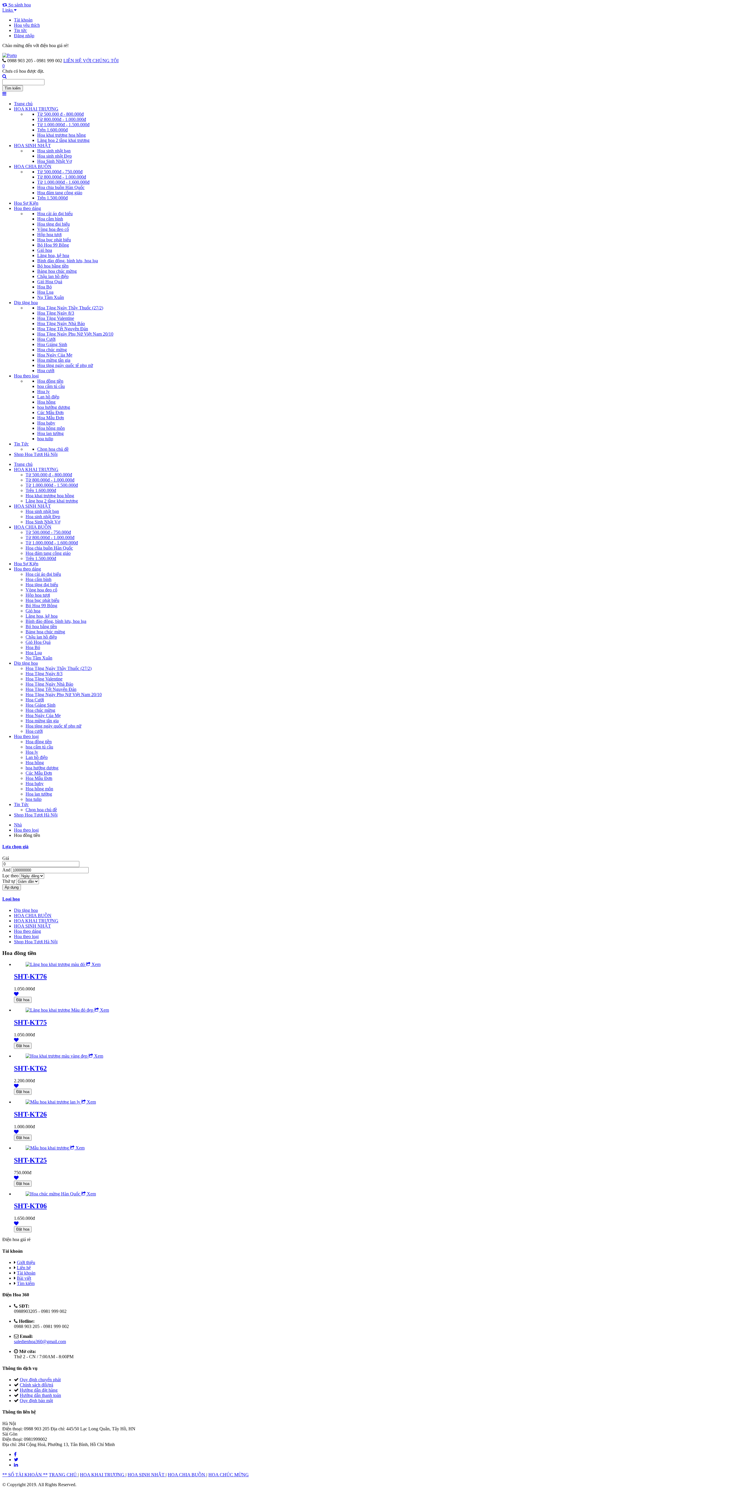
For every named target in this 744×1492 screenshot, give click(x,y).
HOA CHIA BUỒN (32, 166)
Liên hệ (24, 1267)
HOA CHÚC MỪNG (228, 1474)
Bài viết (24, 1278)
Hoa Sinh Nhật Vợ (54, 161)
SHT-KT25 (30, 1160)
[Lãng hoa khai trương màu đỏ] (56, 964)
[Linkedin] (16, 1464)
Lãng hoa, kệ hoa (53, 255)
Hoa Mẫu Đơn (50, 417)
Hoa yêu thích (27, 25)
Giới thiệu (26, 1262)
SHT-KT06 (30, 1206)
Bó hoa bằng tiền (53, 265)
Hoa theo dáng (27, 208)
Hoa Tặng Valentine (55, 318)
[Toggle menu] (4, 93)
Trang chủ (23, 103)
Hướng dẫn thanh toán (40, 1395)
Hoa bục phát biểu (54, 239)
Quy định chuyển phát (40, 1379)
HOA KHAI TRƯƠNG (36, 108)
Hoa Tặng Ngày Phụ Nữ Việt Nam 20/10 (75, 333)
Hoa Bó (44, 286)
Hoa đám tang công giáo (59, 192)
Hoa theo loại (26, 375)
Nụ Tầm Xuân (50, 297)
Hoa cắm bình (50, 218)
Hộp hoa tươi (49, 234)
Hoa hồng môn (51, 428)
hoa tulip (45, 438)
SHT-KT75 (30, 1022)
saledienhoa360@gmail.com (40, 1341)
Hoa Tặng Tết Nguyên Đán (62, 328)
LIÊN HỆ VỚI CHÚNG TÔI (91, 60)
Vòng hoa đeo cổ (53, 229)
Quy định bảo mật (36, 1400)
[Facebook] (15, 1454)
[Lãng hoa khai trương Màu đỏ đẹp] (60, 1010)
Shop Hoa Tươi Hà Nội (36, 454)
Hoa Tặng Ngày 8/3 (55, 313)
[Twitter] (16, 1459)
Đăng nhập (24, 35)
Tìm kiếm (26, 1283)
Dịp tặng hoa (26, 302)
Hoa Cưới (46, 339)
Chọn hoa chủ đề (53, 449)
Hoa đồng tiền (50, 381)
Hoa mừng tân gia (53, 360)
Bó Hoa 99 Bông (53, 245)
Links (8, 10)
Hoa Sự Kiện (26, 203)
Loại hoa (11, 898)
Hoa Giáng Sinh (52, 344)
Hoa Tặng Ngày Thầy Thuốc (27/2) (70, 307)
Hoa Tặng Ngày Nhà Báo (61, 323)
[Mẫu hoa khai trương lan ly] (53, 1101)
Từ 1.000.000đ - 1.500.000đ (63, 124)
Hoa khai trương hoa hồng (61, 135)
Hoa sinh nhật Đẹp (54, 156)
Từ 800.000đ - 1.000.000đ (61, 119)
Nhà (18, 824)
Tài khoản (23, 19)
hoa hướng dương (53, 407)
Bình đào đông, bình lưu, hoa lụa (67, 260)
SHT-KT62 (30, 1068)
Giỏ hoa (44, 250)
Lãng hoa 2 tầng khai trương (63, 140)
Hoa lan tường (50, 433)
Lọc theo (11, 875)
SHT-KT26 (30, 1114)
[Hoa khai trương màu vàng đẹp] (57, 1056)
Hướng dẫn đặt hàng (39, 1390)
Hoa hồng (46, 402)
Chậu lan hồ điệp (53, 276)
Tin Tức (21, 443)
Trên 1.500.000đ (52, 197)
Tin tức (20, 30)
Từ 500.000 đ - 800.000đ (60, 114)
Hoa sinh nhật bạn (54, 150)
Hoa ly (43, 391)
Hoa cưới (45, 370)
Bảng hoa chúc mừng (57, 271)
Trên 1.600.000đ (52, 129)
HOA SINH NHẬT (32, 145)
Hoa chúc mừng (52, 349)
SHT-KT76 (30, 976)
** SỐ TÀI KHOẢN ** (25, 1474)
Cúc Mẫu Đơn (50, 412)
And (7, 869)
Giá (5, 858)
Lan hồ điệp (48, 396)
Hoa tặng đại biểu (53, 224)
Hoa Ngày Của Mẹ (54, 354)
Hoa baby (46, 422)
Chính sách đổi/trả (36, 1384)
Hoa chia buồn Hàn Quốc (61, 187)
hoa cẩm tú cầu (51, 386)
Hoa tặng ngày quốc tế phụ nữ (65, 365)
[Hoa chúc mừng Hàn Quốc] (53, 1193)
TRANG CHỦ (63, 1474)
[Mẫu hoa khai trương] (48, 1147)
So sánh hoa (19, 4)
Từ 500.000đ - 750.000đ (60, 171)
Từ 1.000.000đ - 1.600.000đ (63, 182)
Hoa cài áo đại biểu (55, 213)
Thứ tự (9, 881)
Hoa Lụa (45, 292)
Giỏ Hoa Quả (49, 281)
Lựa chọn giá (15, 846)
